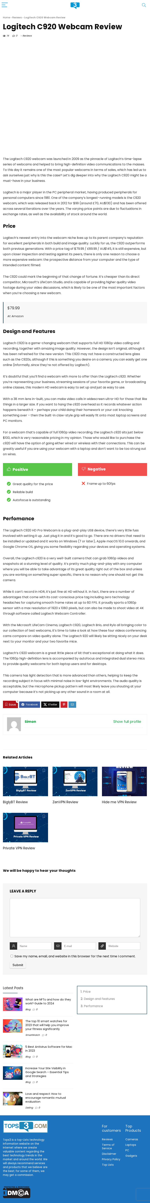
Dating (29, 1107)
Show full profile (127, 721)
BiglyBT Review (15, 802)
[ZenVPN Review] (75, 769)
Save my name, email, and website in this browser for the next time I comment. (75, 956)
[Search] (144, 5)
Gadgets (131, 1156)
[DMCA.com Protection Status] (16, 1188)
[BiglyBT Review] (25, 769)
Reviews (17, 17)
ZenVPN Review (65, 802)
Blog (27, 1009)
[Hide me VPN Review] (124, 769)
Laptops (130, 1145)
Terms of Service (108, 1146)
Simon (30, 721)
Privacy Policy (111, 1159)
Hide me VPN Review (119, 802)
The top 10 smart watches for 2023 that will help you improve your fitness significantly (47, 1025)
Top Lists (108, 1165)
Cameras (131, 1139)
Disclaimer (109, 1154)
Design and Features (99, 999)
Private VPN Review (19, 848)
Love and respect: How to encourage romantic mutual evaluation (45, 1098)
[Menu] (4, 5)
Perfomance (93, 1006)
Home (6, 17)
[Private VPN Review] (25, 815)
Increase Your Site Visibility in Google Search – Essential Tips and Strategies (47, 1072)
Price (87, 991)
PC (127, 1150)
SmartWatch (32, 1035)
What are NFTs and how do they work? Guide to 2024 (48, 1001)
